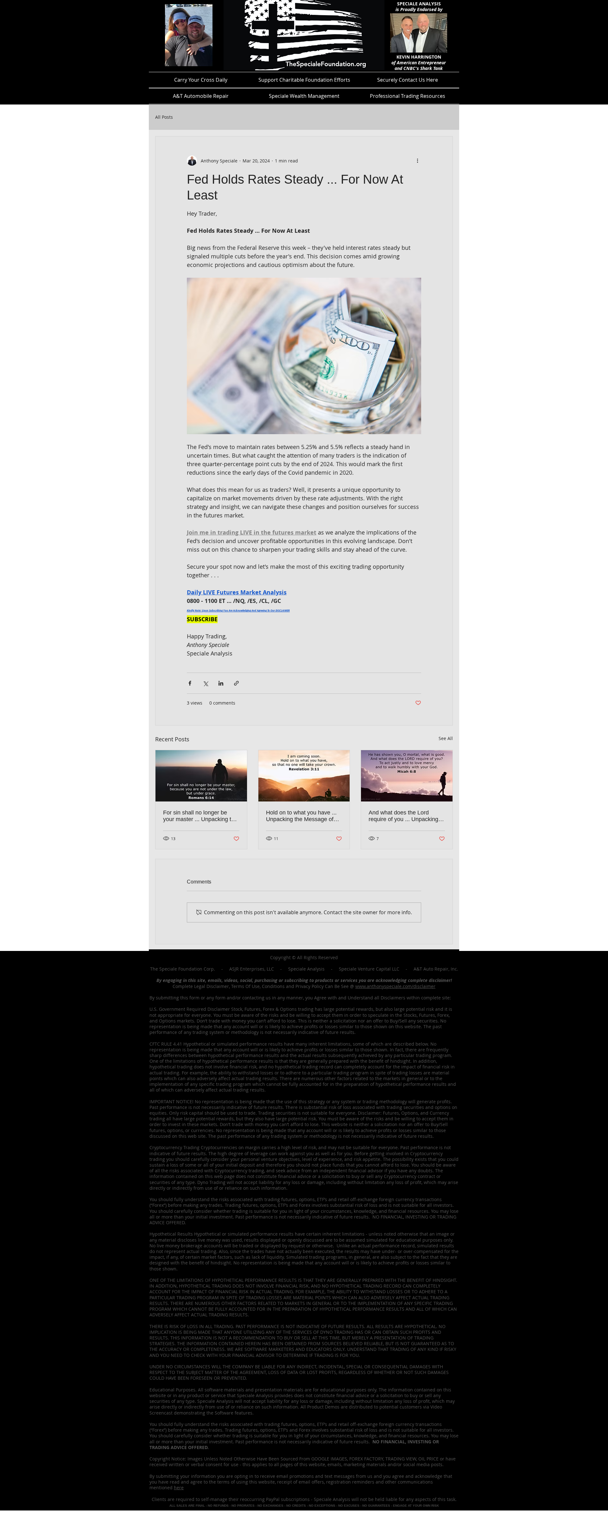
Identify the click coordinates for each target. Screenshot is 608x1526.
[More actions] (417, 160)
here (179, 1488)
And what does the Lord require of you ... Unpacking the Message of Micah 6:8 (403, 816)
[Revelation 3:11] (304, 775)
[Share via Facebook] (190, 683)
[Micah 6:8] (407, 775)
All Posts (164, 117)
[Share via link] (236, 683)
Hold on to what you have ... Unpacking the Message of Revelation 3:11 (301, 816)
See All (446, 738)
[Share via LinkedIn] (221, 683)
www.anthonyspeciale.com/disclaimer (395, 986)
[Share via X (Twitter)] (205, 683)
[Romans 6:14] (201, 775)
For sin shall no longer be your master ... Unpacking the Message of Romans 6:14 (200, 816)
